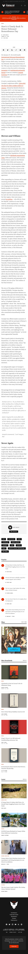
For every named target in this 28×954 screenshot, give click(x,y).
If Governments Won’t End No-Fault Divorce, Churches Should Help (13, 767)
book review (11, 539)
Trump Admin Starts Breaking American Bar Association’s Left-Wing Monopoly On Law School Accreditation (13, 860)
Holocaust (5, 545)
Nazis (4, 548)
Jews (12, 545)
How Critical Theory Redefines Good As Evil (13, 712)
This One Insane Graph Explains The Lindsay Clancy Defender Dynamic (13, 888)
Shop (3, 622)
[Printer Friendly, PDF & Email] (24, 50)
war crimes (5, 551)
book (4, 539)
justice (18, 545)
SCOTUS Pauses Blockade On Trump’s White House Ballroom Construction (13, 832)
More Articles (14, 531)
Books (19, 539)
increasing (4, 70)
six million (9, 199)
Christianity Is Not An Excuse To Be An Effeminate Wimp (11, 684)
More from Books (6, 660)
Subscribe (14, 946)
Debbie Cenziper (15, 542)
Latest (3, 779)
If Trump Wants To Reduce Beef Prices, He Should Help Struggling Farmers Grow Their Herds (13, 804)
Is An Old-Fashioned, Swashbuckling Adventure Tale (10, 739)
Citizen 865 (5, 542)
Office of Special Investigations (16, 548)
